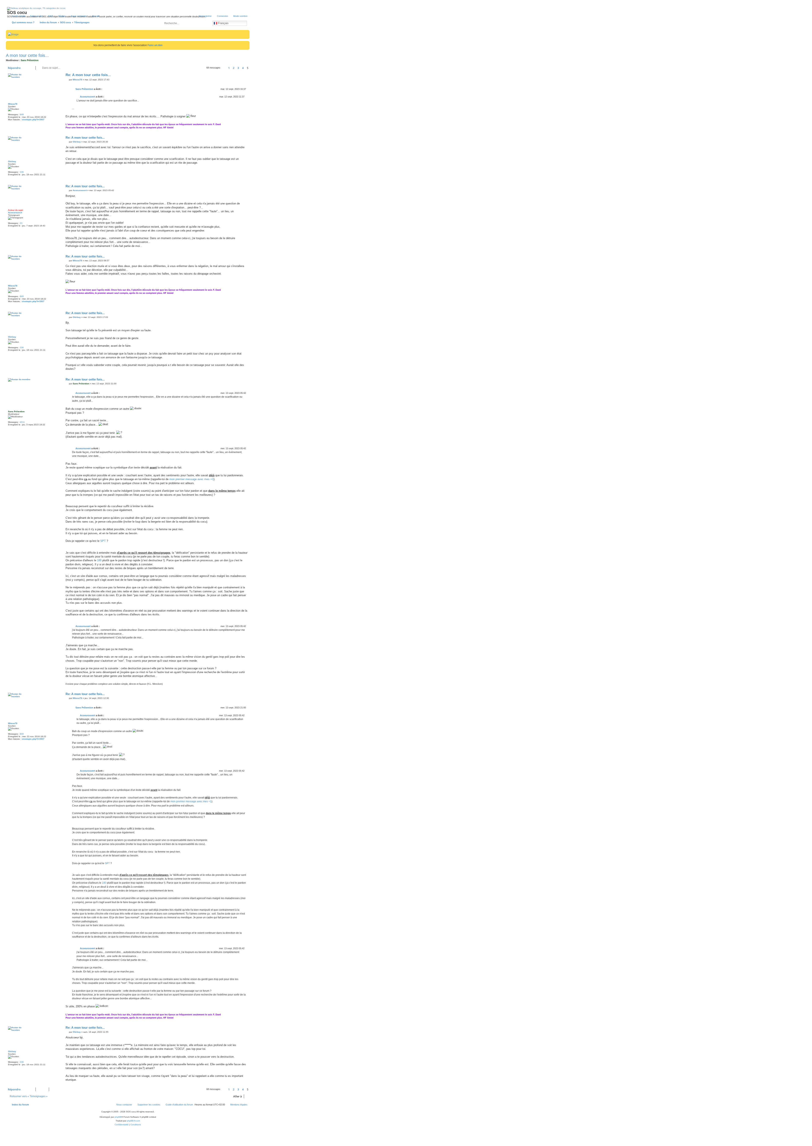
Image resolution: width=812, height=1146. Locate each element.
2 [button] (233, 68)
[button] (224, 67)
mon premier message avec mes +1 (191, 479)
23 (21, 223)
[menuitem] (49, 16)
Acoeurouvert (87, 96)
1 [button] (229, 68)
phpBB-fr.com (133, 1121)
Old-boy (12, 161)
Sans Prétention (29, 60)
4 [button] (243, 68)
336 (22, 172)
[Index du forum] (25, 18)
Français (223, 23)
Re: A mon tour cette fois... (88, 75)
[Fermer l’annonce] (247, 43)
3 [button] (238, 68)
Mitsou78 (12, 104)
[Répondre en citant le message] (244, 75)
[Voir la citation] (105, 89)
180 (99, 560)
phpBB (118, 1117)
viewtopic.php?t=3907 (33, 119)
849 (22, 114)
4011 (22, 422)
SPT (103, 540)
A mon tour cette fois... (27, 55)
